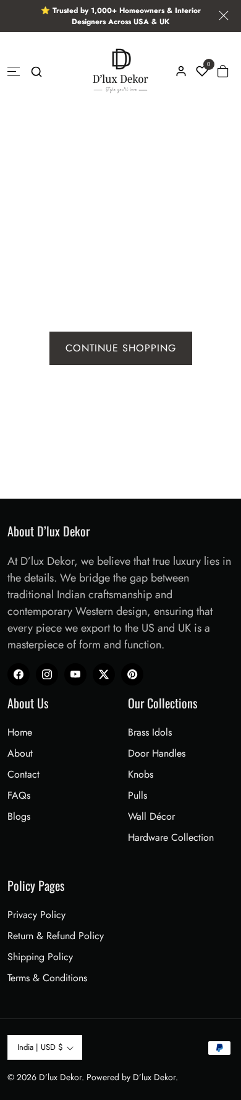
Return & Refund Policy (55, 936)
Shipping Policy (40, 957)
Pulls (137, 795)
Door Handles (156, 753)
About (20, 753)
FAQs (18, 795)
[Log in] (181, 71)
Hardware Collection (171, 837)
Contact (23, 774)
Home (19, 732)
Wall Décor (151, 816)
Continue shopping (121, 348)
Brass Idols (150, 732)
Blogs (18, 816)
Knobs (140, 774)
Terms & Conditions (47, 978)
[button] (36, 71)
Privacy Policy (36, 915)
